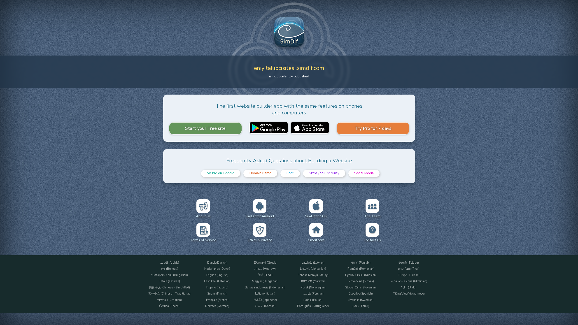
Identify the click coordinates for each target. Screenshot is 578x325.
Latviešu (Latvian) (313, 263)
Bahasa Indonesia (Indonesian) (265, 288)
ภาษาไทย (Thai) (408, 269)
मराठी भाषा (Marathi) (313, 281)
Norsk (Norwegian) (313, 288)
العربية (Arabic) (169, 263)
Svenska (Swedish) (360, 300)
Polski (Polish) (312, 300)
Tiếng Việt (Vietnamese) (409, 294)
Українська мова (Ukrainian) (408, 281)
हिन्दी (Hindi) (265, 275)
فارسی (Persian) (313, 294)
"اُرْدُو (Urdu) (408, 288)
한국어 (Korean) (265, 306)
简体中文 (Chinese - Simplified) (169, 288)
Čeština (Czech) (169, 306)
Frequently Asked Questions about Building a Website (289, 160)
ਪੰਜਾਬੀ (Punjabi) (361, 263)
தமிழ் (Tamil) (361, 306)
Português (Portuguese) (313, 306)
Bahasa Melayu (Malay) (313, 275)
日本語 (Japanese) (265, 300)
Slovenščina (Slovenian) (361, 288)
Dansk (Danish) (217, 263)
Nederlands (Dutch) (217, 269)
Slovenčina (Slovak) (361, 281)
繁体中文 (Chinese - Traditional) (169, 294)
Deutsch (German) (217, 306)
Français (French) (217, 300)
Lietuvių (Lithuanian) (313, 269)
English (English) (217, 275)
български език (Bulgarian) (169, 275)
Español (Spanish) (361, 294)
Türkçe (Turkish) (409, 275)
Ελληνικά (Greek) (265, 263)
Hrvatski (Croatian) (169, 300)
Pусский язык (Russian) (361, 275)
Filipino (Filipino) (217, 288)
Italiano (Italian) (265, 294)
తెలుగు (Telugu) (409, 263)
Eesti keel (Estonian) (217, 281)
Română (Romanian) (360, 269)
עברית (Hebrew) (265, 269)
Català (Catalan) (169, 281)
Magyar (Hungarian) (265, 281)
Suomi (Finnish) (217, 294)
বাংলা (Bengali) (169, 269)
